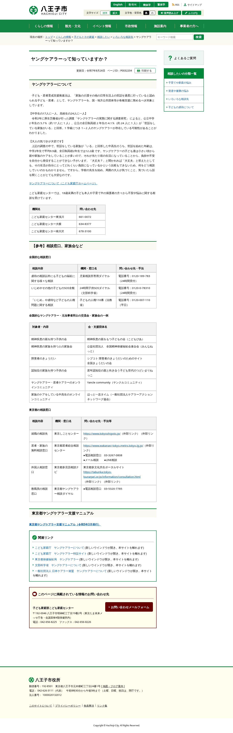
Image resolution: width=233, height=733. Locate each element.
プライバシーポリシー (68, 705)
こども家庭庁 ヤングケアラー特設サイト (61, 553)
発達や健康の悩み (178, 90)
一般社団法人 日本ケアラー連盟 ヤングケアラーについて (71, 571)
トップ (49, 37)
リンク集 (102, 705)
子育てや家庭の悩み (179, 82)
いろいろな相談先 (123, 37)
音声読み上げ (171, 13)
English (118, 4)
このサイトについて (40, 705)
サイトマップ (194, 4)
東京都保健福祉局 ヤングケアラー (57, 559)
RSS (177, 4)
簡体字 (147, 5)
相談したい (103, 37)
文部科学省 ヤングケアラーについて (58, 565)
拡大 (115, 13)
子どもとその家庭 (84, 37)
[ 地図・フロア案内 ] (113, 686)
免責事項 (89, 705)
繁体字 (161, 4)
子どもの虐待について (181, 107)
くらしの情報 (63, 37)
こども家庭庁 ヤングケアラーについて (59, 547)
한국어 (133, 4)
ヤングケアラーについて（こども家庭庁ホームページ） (63, 183)
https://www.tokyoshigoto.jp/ (102, 433)
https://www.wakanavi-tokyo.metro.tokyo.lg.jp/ (113, 445)
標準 (105, 13)
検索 (199, 37)
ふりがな (193, 13)
